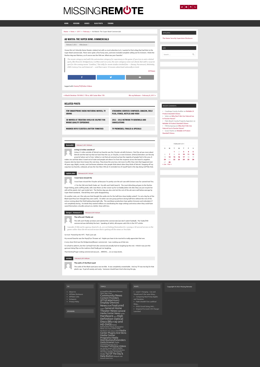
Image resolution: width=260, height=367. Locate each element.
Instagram (72, 299)
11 (188, 154)
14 (169, 157)
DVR (109, 305)
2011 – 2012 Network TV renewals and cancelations (129, 121)
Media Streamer (107, 342)
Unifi (121, 356)
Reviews (76, 23)
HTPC (114, 328)
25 (188, 159)
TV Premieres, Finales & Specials (126, 128)
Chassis (110, 293)
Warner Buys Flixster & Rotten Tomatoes (84, 128)
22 (174, 159)
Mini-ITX (115, 344)
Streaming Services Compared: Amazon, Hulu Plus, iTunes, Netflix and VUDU (132, 112)
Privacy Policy (74, 301)
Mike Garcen (83, 44)
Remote (115, 350)
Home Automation (108, 326)
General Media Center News (112, 311)
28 (169, 162)
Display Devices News (109, 304)
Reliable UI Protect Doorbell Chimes (175, 123)
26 (193, 159)
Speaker (110, 352)
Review (122, 350)
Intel (117, 331)
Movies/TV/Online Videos (83, 86)
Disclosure (189, 38)
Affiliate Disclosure (76, 294)
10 (184, 154)
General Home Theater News (111, 309)
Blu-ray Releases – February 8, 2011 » (142, 95)
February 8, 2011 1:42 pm (85, 173)
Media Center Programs (107, 336)
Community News (111, 295)
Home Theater (108, 328)
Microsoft (110, 344)
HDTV (115, 316)
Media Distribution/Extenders (113, 338)
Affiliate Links (74, 297)
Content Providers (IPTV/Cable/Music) (109, 298)
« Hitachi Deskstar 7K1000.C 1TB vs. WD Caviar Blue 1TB (84, 95)
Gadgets (102, 308)
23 (179, 159)
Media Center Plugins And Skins (113, 331)
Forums (110, 23)
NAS (101, 348)
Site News (103, 352)
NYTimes (151, 71)
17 (184, 157)
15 (174, 157)
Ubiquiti (116, 356)
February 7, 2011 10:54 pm (84, 145)
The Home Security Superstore (173, 38)
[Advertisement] (179, 84)
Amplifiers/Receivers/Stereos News (111, 292)
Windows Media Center (106, 358)
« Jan (164, 164)
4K (101, 291)
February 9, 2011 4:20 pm (92, 212)
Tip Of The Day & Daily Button (111, 354)
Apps (106, 293)
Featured (118, 305)
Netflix (105, 348)
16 (179, 157)
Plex (111, 350)
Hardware (106, 316)
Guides (86, 23)
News (66, 23)
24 (184, 159)
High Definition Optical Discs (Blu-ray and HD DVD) (111, 320)
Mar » (169, 164)
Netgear (110, 348)
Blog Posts (98, 23)
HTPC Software (111, 331)
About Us (72, 292)
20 (165, 159)
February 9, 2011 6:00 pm (82, 258)
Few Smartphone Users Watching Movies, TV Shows (86, 112)
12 (193, 154)
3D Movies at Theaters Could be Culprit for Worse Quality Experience (85, 121)
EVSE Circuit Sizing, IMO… (145, 306)
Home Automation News (112, 327)
